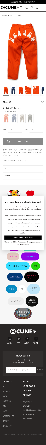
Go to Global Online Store (23, 237)
